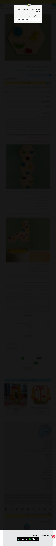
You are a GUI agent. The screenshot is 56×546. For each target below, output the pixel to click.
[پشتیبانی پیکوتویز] (53, 536)
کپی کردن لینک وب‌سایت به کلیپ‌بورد (28, 20)
